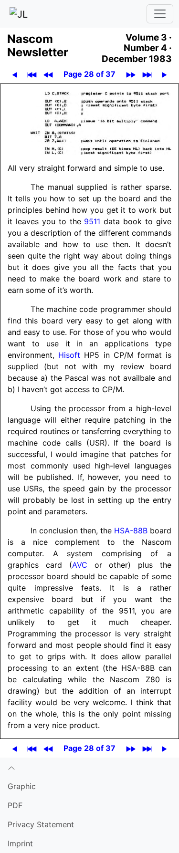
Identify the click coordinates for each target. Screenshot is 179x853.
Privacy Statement (41, 824)
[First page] (32, 74)
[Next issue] (131, 74)
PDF (15, 805)
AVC (79, 565)
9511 (92, 221)
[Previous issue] (48, 74)
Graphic (22, 786)
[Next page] (164, 74)
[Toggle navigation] (160, 13)
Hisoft (69, 355)
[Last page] (147, 74)
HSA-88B (130, 530)
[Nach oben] (89, 767)
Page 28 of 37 (89, 74)
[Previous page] (15, 74)
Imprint (20, 843)
